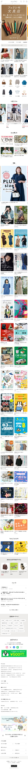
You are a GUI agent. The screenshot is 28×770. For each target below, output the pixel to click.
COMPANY (18, 762)
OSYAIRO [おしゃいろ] (14, 707)
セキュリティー (20, 761)
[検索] (21, 1)
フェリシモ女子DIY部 (4, 709)
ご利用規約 (8, 761)
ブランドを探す (18, 42)
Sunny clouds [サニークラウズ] (6, 669)
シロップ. (23, 673)
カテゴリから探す (11, 42)
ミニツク (20, 701)
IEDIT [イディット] (4, 667)
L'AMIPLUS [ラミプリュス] (17, 689)
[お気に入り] (23, 1)
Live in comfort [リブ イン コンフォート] (15, 667)
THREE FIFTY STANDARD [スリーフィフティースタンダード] (11, 673)
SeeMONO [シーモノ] (14, 701)
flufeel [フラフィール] (4, 683)
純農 (10, 709)
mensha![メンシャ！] (4, 676)
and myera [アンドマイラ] (17, 669)
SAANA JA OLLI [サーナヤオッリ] (14, 691)
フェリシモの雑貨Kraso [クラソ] (6, 689)
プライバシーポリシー (14, 761)
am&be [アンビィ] (4, 691)
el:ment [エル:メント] (20, 675)
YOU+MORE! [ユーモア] (5, 693)
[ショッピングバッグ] (26, 1)
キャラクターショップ (14, 693)
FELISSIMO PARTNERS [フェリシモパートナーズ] (9, 711)
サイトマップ (9, 762)
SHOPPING (13, 762)
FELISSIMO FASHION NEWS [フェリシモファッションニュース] (11, 666)
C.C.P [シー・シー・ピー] (5, 695)
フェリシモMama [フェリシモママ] (15, 676)
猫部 (2, 707)
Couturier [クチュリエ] (5, 701)
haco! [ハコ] (3, 675)
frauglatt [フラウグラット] (11, 675)
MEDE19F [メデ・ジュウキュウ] (6, 671)
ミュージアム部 (6, 707)
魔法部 (20, 693)
